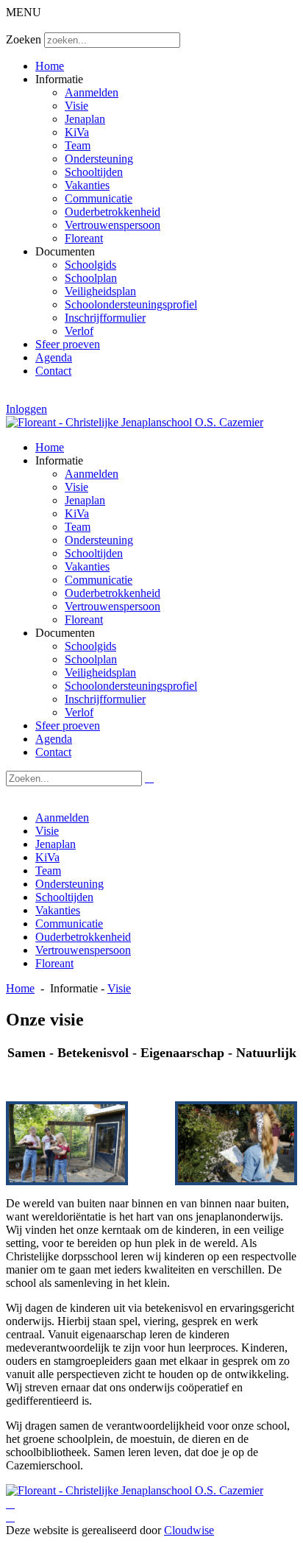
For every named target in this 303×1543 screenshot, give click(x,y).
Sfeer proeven (67, 344)
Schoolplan (91, 278)
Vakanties (87, 185)
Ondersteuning (99, 158)
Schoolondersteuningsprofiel (131, 304)
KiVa (77, 132)
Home (49, 66)
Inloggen (26, 409)
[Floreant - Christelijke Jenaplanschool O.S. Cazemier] (134, 422)
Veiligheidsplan (100, 291)
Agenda (53, 357)
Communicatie (98, 198)
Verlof (79, 331)
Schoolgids (90, 264)
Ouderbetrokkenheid (112, 211)
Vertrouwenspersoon (112, 225)
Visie (76, 105)
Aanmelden (91, 92)
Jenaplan (85, 119)
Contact (53, 370)
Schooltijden (94, 172)
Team (77, 145)
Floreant (84, 238)
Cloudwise (189, 1530)
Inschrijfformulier (105, 317)
